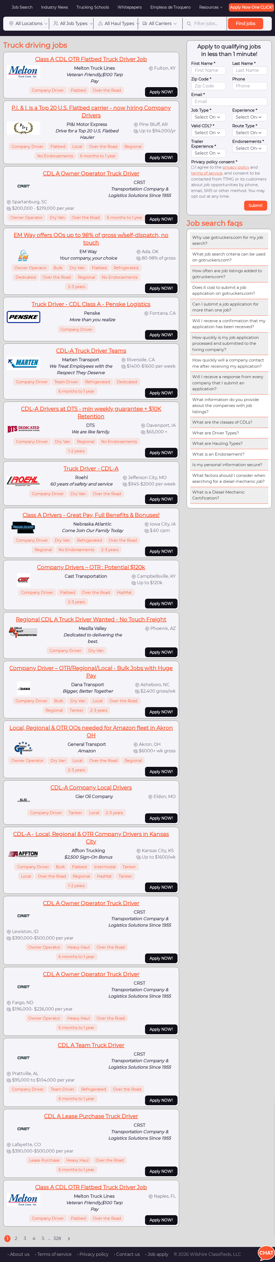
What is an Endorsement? (218, 454)
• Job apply (156, 1254)
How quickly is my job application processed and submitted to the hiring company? (225, 343)
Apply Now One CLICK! (251, 7)
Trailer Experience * (203, 144)
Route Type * (244, 125)
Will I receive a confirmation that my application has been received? (228, 323)
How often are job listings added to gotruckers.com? (227, 273)
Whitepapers (130, 7)
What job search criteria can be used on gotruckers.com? (228, 257)
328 (57, 1238)
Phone (238, 79)
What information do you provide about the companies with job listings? (225, 405)
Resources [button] (209, 7)
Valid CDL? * (202, 125)
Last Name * (244, 63)
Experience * (244, 110)
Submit (256, 205)
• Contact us (127, 1254)
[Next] (69, 1238)
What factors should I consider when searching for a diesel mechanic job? (228, 478)
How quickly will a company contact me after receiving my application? (228, 363)
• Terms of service (53, 1254)
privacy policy (236, 167)
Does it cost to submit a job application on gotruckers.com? (223, 290)
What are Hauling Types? (217, 443)
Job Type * (201, 110)
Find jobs (245, 23)
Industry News (54, 7)
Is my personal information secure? (227, 464)
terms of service (206, 173)
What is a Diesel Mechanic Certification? (218, 495)
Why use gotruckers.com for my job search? (227, 240)
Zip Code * (201, 79)
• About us (19, 1254)
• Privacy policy (92, 1254)
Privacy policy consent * (214, 161)
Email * (198, 94)
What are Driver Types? (215, 432)
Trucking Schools (93, 7)
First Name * (203, 63)
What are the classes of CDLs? (222, 422)
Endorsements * (248, 141)
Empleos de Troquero (170, 7)
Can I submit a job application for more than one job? (225, 307)
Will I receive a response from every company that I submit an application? (227, 382)
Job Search (22, 7)
